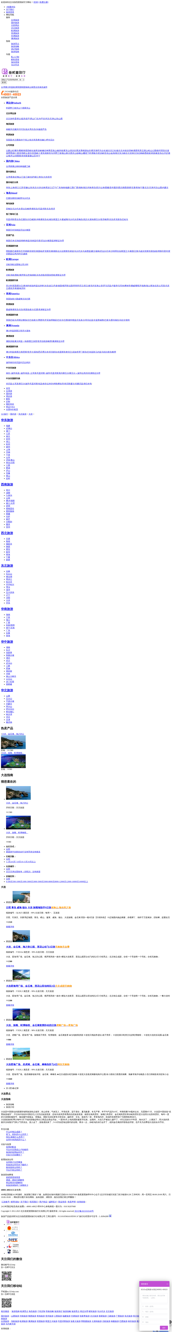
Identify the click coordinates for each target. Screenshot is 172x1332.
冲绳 (38, 219)
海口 (8, 620)
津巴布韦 (87, 384)
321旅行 (4, 414)
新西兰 (17, 331)
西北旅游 (7, 533)
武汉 (8, 660)
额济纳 (9, 722)
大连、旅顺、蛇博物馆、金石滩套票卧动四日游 (42, 1025)
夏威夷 (65, 219)
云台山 (9, 679)
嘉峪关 (9, 544)
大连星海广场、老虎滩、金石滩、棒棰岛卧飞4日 (38, 1064)
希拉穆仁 (42, 140)
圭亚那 (97, 320)
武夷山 (18, 177)
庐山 (8, 470)
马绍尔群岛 (107, 352)
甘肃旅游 (75, 1316)
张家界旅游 (85, 1316)
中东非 (13, 357)
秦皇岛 (158, 153)
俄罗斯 (22, 275)
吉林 (43, 187)
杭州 (8, 444)
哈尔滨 (9, 582)
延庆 (23, 119)
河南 (89, 187)
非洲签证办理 (94, 373)
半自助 (15, 852)
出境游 (9, 391)
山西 (61, 119)
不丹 (23, 251)
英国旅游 (41, 1321)
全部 (8, 849)
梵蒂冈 (76, 286)
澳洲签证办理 (58, 341)
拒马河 (52, 153)
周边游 (13, 103)
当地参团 (36, 872)
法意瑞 (29, 275)
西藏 (107, 187)
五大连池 (10, 592)
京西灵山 (72, 153)
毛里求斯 (42, 209)
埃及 (40, 384)
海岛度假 (15, 62)
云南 (31, 87)
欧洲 (15, 87)
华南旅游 (7, 609)
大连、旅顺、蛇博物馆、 (13, 753)
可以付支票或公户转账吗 (17, 1150)
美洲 (13, 293)
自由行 (21, 852)
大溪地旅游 (97, 1321)
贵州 (111, 187)
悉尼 (40, 352)
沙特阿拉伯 (116, 251)
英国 (14, 286)
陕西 (125, 187)
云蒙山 (9, 150)
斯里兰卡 (57, 219)
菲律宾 (33, 251)
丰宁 (38, 156)
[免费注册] (43, 2)
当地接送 (36, 852)
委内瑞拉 (115, 320)
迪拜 (45, 87)
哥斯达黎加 (22, 320)
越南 (25, 254)
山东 (56, 119)
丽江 (37, 177)
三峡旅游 (111, 1316)
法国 (16, 264)
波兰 (51, 286)
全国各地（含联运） (23, 872)
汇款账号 (6, 1202)
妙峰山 (80, 153)
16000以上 (83, 881)
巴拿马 (107, 320)
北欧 (8, 264)
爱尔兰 (20, 286)
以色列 (15, 254)
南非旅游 (132, 1321)
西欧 (17, 275)
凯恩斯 (24, 352)
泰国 (28, 230)
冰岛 (47, 286)
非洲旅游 (15, 36)
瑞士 (20, 264)
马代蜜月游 (11, 1324)
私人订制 (15, 57)
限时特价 (10, 404)
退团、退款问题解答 (15, 1180)
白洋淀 (165, 153)
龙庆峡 (130, 150)
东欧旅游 (15, 1321)
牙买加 (48, 320)
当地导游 (28, 852)
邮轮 (8, 399)
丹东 (8, 603)
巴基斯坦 (16, 251)
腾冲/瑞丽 (10, 501)
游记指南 (15, 49)
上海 (12, 187)
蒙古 (93, 251)
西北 (120, 187)
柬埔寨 (54, 251)
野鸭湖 (11, 153)
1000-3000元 (27, 881)
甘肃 (133, 187)
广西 (76, 187)
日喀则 (9, 522)
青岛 (41, 177)
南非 (12, 362)
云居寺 (29, 153)
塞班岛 (15, 198)
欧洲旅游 (15, 30)
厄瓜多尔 (81, 320)
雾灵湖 (94, 150)
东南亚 (17, 230)
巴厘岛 (9, 198)
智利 (128, 320)
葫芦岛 (44, 129)
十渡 (22, 108)
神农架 (9, 671)
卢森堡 (115, 286)
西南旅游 (7, 484)
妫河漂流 (161, 150)
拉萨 (32, 177)
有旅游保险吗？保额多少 (17, 1185)
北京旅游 (15, 28)
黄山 (8, 476)
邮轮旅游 (93, 1311)
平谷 (43, 119)
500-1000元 (17, 881)
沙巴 (29, 219)
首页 (8, 388)
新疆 (129, 187)
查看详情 (10, 927)
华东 (8, 187)
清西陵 (18, 156)
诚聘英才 (53, 1202)
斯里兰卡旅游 (51, 1321)
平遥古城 (10, 701)
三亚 (23, 177)
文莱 (136, 251)
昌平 (28, 119)
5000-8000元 (49, 881)
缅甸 (98, 251)
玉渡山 (145, 150)
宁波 (8, 455)
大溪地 (91, 219)
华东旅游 (7, 420)
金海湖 (114, 153)
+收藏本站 (10, 7)
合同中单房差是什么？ (16, 1140)
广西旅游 (120, 1316)
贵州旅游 (49, 1316)
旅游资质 (10, 12)
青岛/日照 (10, 463)
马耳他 (121, 286)
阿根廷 (54, 320)
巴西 (28, 299)
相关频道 (5, 1311)
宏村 (8, 478)
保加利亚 (34, 286)
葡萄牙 (138, 286)
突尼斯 (67, 384)
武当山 (9, 663)
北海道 (18, 241)
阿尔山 (9, 706)
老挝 (72, 251)
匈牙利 (22, 288)
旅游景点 (15, 44)
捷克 (90, 286)
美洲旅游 (15, 33)
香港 (12, 177)
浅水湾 (28, 129)
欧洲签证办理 (59, 275)
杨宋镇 (60, 150)
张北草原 (33, 140)
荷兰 (86, 286)
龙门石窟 (10, 682)
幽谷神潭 (46, 150)
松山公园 (152, 150)
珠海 (8, 636)
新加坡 (154, 251)
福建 (24, 166)
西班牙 (11, 288)
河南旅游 (24, 1316)
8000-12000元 (60, 881)
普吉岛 (36, 87)
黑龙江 (49, 187)
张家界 (9, 653)
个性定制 (41, 1311)
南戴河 (9, 129)
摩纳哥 (127, 286)
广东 (59, 187)
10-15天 (24, 862)
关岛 (49, 209)
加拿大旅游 (76, 1321)
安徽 (26, 187)
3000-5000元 (38, 881)
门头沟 (38, 119)
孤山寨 (65, 153)
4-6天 (13, 862)
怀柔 (8, 108)
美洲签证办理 (45, 309)
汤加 (74, 352)
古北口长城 (113, 150)
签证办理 (84, 1311)
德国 (60, 286)
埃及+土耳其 (30, 373)
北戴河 (15, 129)
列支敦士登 (98, 286)
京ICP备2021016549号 (84, 1211)
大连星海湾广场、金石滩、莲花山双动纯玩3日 (39, 986)
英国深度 (49, 275)
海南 (27, 87)
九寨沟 (9, 495)
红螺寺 (15, 150)
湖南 (81, 187)
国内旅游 (15, 23)
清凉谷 (73, 150)
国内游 (13, 161)
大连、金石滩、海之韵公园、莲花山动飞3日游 (38, 946)
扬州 (8, 447)
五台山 (9, 698)
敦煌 (8, 541)
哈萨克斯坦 (46, 251)
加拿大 (13, 299)
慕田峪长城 (30, 150)
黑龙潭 (79, 150)
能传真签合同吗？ (14, 1167)
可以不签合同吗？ (14, 1170)
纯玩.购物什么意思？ (15, 1137)
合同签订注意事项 (14, 1162)
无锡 (8, 452)
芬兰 (81, 286)
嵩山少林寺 (11, 676)
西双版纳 (10, 511)
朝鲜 (23, 241)
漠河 (8, 590)
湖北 (85, 187)
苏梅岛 (9, 209)
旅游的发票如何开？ (15, 1152)
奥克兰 (69, 352)
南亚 (28, 241)
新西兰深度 (32, 341)
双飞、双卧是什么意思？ (17, 1134)
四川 (98, 187)
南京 (8, 436)
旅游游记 (58, 1311)
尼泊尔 (23, 230)
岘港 (34, 219)
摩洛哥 (61, 384)
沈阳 (8, 598)
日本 (12, 230)
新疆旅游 (103, 1316)
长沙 (8, 650)
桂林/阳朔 (10, 625)
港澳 (12, 166)
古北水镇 (122, 150)
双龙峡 (101, 153)
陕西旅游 (32, 1316)
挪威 (133, 286)
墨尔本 (46, 352)
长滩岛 (50, 219)
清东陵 (24, 156)
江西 (72, 187)
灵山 (18, 108)
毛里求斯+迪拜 (43, 373)
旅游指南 (15, 52)
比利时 (41, 286)
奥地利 (26, 286)
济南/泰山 (10, 460)
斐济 (53, 209)
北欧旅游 (106, 1321)
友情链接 (81, 1202)
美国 (19, 87)
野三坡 (13, 108)
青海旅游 (41, 1316)
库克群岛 (118, 219)
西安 (8, 549)
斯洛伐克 (154, 286)
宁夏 (142, 187)
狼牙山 (11, 156)
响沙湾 (9, 714)
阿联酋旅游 (86, 1321)
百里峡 (35, 153)
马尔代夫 (15, 65)
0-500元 (9, 881)
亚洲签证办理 (58, 241)
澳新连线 (10, 341)
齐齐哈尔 (10, 584)
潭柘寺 (95, 153)
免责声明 (72, 1202)
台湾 (3, 87)
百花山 (107, 153)
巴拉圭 (60, 320)
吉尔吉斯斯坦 (63, 251)
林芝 (8, 519)
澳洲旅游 (15, 38)
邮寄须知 (15, 1202)
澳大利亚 (9, 87)
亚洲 (10, 224)
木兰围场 (16, 140)
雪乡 (8, 587)
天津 (52, 119)
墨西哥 (41, 320)
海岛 (41, 87)
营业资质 (62, 1202)
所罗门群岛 (82, 352)
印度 (39, 241)
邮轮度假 (15, 59)
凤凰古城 (10, 655)
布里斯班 (61, 352)
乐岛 (34, 129)
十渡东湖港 (44, 153)
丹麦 (55, 286)
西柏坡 (148, 153)
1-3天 (8, 862)
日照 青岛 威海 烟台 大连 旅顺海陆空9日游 (38, 907)
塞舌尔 (97, 219)
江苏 (21, 187)
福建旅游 (66, 1316)
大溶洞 (131, 153)
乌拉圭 (122, 320)
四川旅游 (137, 1316)
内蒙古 (165, 187)
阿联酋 (9, 251)
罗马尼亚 (107, 286)
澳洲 (12, 325)
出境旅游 (15, 20)
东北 (34, 187)
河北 (47, 119)
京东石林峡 (139, 153)
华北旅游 (7, 690)
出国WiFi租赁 (12, 409)
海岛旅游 (33, 1311)
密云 (19, 119)
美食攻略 (50, 1311)
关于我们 (10, 9)
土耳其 (162, 286)
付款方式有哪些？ (14, 1155)
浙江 (17, 187)
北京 (147, 187)
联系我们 (34, 1202)
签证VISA (10, 407)
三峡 (28, 166)
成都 (8, 493)
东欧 (12, 264)
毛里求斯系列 (56, 373)
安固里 (9, 140)
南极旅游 (115, 1321)
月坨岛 (22, 129)
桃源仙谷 (87, 150)
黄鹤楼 (9, 684)
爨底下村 (87, 153)
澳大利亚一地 (20, 341)
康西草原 (137, 150)
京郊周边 (15, 25)
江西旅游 (58, 1316)
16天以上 (32, 862)
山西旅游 (15, 1316)
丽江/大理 (10, 503)
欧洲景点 (24, 1311)
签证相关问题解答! (14, 1183)
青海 (138, 187)
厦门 (8, 431)
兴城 (38, 129)
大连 (45, 177)
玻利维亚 (72, 320)
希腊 (17, 288)
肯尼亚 (17, 362)
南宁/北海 (10, 628)
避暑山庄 (32, 156)
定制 (8, 401)
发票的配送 (11, 1147)
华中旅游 (7, 641)
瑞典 (144, 286)
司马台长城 (103, 150)
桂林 (20, 166)
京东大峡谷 (122, 153)
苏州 (50, 177)
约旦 (21, 254)
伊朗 (159, 251)
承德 (153, 153)
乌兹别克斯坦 (145, 251)
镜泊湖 (9, 577)
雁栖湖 (22, 150)
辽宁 (54, 187)
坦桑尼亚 (79, 384)
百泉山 (54, 150)
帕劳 (20, 198)
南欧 (34, 275)
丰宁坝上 (25, 140)
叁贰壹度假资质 (13, 1177)
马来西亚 (87, 251)
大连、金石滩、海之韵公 (13, 734)
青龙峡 (39, 150)
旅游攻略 (15, 46)
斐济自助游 (42, 341)
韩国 (23, 87)
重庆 (116, 187)
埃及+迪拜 (20, 373)
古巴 (29, 320)
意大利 (25, 264)
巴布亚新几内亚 (94, 352)
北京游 (9, 119)
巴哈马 (125, 219)
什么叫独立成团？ (14, 1132)
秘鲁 (102, 320)
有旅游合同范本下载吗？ (17, 1165)
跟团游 (9, 852)
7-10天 (18, 862)
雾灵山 (27, 108)
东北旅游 (22, 414)
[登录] (36, 2)
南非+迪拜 (10, 373)
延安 (8, 552)
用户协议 (43, 1202)
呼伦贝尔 (50, 140)
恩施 (8, 668)
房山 (32, 119)
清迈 (85, 219)
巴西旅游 (123, 1321)
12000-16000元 (72, 881)
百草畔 (22, 153)
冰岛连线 (41, 275)
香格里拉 (10, 509)
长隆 (8, 633)
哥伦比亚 (89, 320)
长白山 (9, 574)
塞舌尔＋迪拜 (75, 373)
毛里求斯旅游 (64, 1321)
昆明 (8, 506)
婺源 (8, 468)
